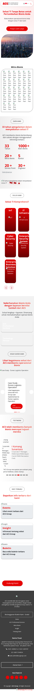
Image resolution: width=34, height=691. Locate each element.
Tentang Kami (17, 631)
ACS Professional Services (17, 622)
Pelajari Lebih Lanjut (17, 29)
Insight (17, 628)
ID (24, 4)
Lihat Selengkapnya (17, 406)
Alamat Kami (17, 665)
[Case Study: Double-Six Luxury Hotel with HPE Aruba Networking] (18, 412)
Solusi (17, 619)
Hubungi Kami (12, 583)
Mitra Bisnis (17, 625)
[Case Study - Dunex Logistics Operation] (15, 412)
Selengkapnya (7, 172)
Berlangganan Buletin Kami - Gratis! (17, 615)
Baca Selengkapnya (10, 467)
